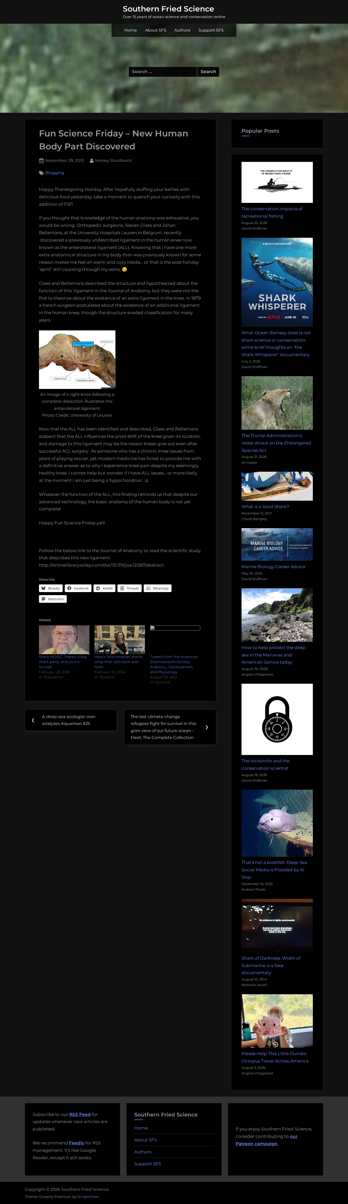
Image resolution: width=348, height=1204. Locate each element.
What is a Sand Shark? (265, 506)
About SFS (155, 30)
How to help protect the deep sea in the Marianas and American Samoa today (274, 655)
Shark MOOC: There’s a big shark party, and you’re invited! (62, 661)
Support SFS (211, 30)
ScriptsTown (88, 1197)
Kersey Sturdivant (113, 160)
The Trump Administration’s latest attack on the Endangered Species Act (276, 443)
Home (130, 30)
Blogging (54, 172)
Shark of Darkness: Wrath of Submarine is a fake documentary (271, 965)
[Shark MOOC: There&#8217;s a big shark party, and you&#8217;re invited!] (64, 639)
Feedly (76, 1142)
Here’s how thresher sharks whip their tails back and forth (119, 661)
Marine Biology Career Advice (273, 566)
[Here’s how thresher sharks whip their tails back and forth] (120, 639)
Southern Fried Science (168, 8)
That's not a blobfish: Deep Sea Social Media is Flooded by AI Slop (274, 870)
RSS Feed (80, 1114)
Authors (182, 30)
